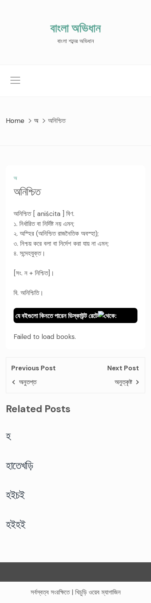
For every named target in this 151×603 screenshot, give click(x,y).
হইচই (15, 495)
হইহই (16, 524)
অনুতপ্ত (27, 382)
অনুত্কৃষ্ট (123, 382)
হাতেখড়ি (19, 465)
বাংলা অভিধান (75, 28)
